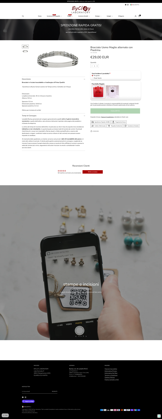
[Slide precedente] (76, 336)
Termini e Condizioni (111, 375)
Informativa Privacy (111, 371)
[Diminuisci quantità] (92, 66)
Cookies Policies (110, 377)
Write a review (92, 172)
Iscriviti (54, 391)
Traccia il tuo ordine (111, 369)
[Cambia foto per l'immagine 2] (25, 51)
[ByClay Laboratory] (81, 9)
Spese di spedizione (107, 117)
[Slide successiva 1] (79, 336)
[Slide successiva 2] (81, 336)
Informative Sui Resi (111, 373)
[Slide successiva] (86, 336)
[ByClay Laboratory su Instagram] (128, 4)
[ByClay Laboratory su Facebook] (125, 4)
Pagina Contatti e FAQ (112, 380)
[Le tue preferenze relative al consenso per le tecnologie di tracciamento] (159, 416)
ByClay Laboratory (36, 409)
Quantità (93, 62)
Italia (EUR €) (135, 4)
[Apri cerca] (23, 16)
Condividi (96, 131)
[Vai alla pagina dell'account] (135, 16)
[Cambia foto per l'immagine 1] (25, 46)
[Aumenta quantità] (97, 66)
